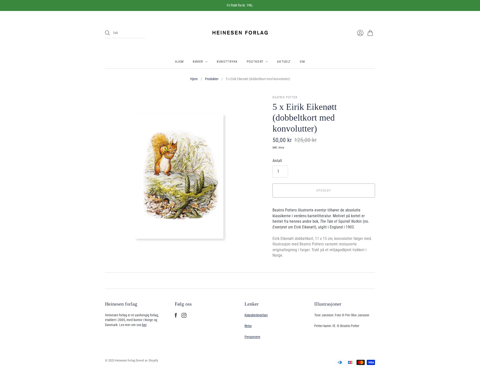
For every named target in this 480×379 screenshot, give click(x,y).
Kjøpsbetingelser (256, 315)
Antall (277, 160)
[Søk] (107, 32)
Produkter (211, 79)
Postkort (255, 61)
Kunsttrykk (227, 61)
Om (302, 61)
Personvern (252, 337)
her (144, 325)
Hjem (179, 61)
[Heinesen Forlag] (240, 33)
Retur (248, 326)
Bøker (198, 61)
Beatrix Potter (284, 97)
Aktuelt (284, 61)
